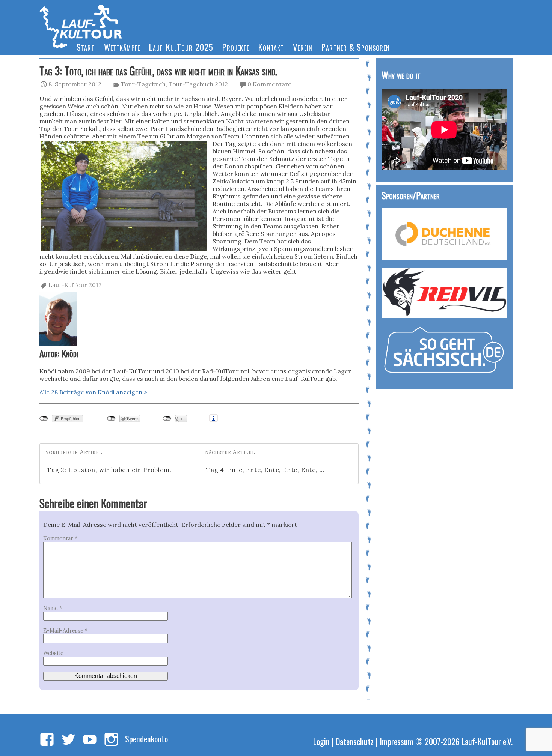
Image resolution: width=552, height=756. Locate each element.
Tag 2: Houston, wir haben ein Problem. (109, 469)
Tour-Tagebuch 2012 (198, 84)
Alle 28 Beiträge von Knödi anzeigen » (93, 392)
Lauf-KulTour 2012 (75, 285)
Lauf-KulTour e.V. (487, 741)
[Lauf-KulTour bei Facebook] (46, 739)
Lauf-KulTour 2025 (181, 47)
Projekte (235, 47)
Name (52, 608)
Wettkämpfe (122, 47)
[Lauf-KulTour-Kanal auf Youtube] (89, 739)
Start (86, 47)
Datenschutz (355, 741)
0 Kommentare (269, 84)
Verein (302, 47)
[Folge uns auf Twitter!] (68, 739)
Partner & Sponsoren (355, 47)
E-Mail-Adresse (65, 630)
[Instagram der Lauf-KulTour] (111, 739)
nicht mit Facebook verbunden (43, 418)
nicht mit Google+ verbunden (167, 418)
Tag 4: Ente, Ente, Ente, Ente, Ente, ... (265, 469)
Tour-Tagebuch (143, 84)
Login (321, 741)
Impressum (396, 741)
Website (53, 653)
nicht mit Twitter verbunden (111, 418)
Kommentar (60, 538)
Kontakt (271, 47)
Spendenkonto (146, 738)
